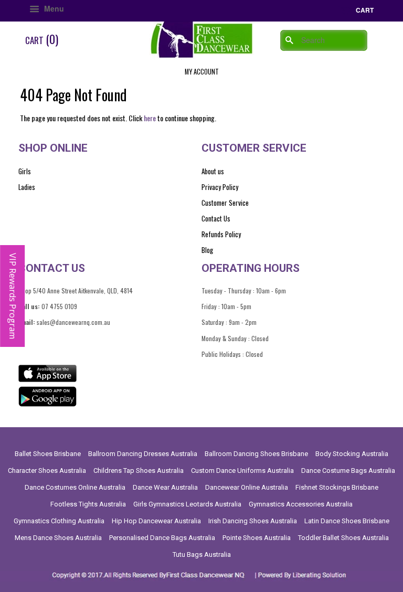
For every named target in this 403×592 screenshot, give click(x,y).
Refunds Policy (221, 234)
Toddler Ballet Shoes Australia (343, 538)
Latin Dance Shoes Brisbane (346, 521)
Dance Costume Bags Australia (348, 470)
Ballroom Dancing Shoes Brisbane (256, 454)
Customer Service (225, 202)
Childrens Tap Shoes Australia (138, 470)
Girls (24, 171)
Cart (364, 10)
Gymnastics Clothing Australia (59, 521)
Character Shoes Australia (47, 470)
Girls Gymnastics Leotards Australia (187, 504)
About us (213, 171)
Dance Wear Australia (165, 487)
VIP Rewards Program (12, 296)
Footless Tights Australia (88, 504)
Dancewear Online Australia (246, 487)
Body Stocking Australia (351, 454)
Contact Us (216, 218)
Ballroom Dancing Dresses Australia (142, 454)
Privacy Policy (220, 187)
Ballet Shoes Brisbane (48, 454)
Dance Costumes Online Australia (75, 487)
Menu (53, 8)
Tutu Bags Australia (202, 554)
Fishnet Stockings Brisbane (336, 487)
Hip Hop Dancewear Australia (156, 521)
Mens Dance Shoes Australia (58, 538)
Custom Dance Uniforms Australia (242, 470)
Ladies (26, 187)
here (150, 117)
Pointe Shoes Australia (256, 538)
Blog (207, 250)
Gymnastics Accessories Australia (301, 504)
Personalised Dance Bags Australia (162, 538)
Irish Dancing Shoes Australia (252, 521)
